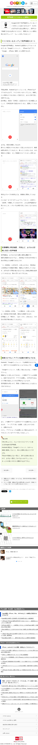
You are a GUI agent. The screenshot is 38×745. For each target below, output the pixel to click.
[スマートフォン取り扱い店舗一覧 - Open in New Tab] (19, 604)
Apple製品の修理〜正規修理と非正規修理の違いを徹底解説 (18, 618)
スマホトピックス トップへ (20, 501)
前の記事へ (6, 470)
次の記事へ (31, 470)
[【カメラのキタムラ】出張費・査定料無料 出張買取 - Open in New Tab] (19, 11)
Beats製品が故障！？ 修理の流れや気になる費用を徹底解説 (18, 638)
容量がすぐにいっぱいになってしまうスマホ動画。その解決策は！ (20, 703)
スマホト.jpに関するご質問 (9, 720)
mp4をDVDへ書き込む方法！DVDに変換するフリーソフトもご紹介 (20, 686)
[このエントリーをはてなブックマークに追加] (10, 491)
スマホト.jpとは (7, 716)
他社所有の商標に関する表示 (10, 724)
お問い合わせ (6, 733)
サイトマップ (6, 728)
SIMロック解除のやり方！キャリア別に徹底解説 (15, 654)
